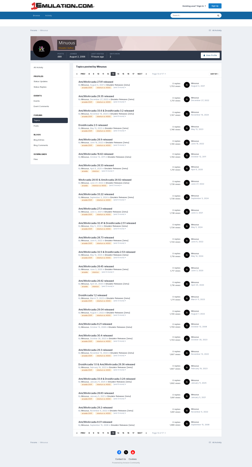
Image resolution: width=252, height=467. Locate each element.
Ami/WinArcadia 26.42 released (96, 280)
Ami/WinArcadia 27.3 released (95, 208)
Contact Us (120, 459)
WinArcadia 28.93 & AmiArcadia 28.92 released (104, 179)
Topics (37, 120)
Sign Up (215, 6)
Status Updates (204, 15)
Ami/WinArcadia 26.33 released (96, 165)
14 (118, 74)
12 (108, 74)
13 (113, 74)
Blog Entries (39, 140)
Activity (48, 15)
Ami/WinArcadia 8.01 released (95, 421)
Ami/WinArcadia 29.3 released (95, 349)
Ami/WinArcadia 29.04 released (96, 309)
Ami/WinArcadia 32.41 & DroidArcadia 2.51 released (107, 223)
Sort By (213, 74)
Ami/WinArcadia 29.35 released (96, 96)
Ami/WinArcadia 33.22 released (96, 194)
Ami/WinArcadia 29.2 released (95, 407)
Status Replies (40, 87)
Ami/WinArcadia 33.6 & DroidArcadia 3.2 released (106, 110)
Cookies (133, 459)
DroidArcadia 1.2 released (92, 295)
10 (98, 74)
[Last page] (146, 74)
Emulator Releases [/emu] (118, 85)
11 (103, 74)
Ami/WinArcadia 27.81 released (95, 81)
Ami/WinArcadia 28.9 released (95, 139)
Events (37, 101)
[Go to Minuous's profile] (187, 85)
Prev (83, 74)
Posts (36, 126)
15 (123, 74)
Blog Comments (41, 145)
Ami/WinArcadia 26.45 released (96, 266)
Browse (36, 15)
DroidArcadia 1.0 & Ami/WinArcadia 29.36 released (106, 364)
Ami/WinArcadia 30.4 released (95, 335)
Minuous (85, 85)
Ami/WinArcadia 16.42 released (95, 154)
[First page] (77, 74)
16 (128, 74)
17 (133, 74)
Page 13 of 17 (158, 74)
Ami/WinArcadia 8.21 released (95, 324)
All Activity (38, 67)
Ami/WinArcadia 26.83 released (96, 393)
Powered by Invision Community (126, 463)
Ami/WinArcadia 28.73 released (96, 237)
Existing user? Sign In (194, 6)
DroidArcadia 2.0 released (93, 125)
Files (36, 159)
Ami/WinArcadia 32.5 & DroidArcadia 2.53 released (106, 251)
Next (140, 74)
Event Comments (41, 106)
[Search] (218, 15)
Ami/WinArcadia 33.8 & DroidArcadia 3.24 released (106, 378)
